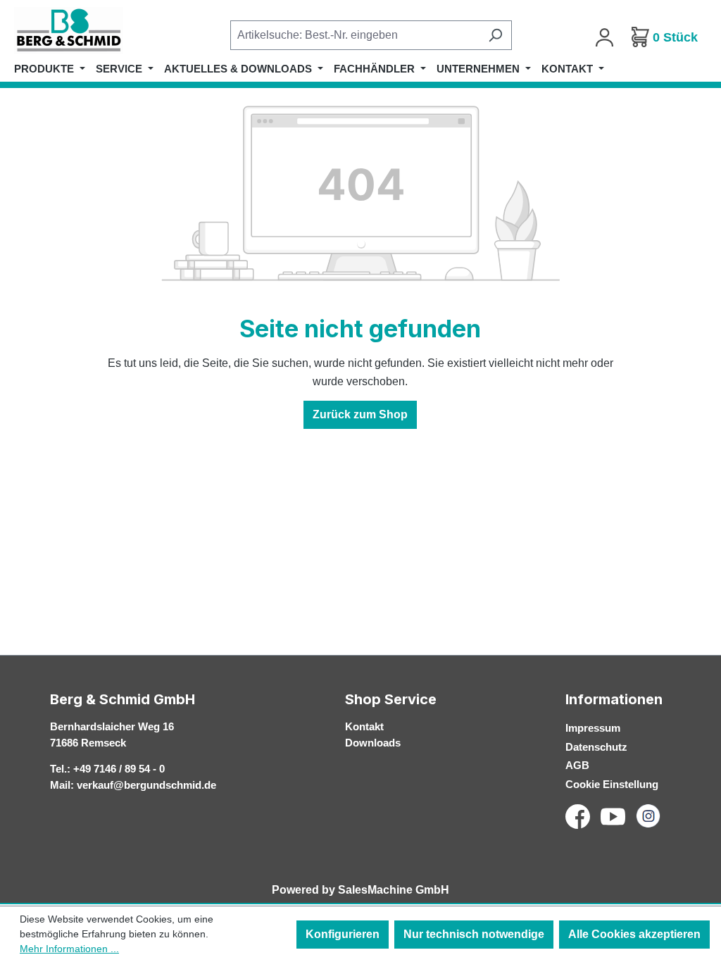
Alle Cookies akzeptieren (634, 934)
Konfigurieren (343, 934)
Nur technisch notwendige (473, 934)
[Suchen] (495, 35)
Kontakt (364, 726)
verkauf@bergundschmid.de (146, 785)
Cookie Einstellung (611, 784)
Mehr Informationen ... (69, 948)
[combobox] (354, 35)
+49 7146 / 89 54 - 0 (119, 769)
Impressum (592, 728)
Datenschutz (596, 747)
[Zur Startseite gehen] (84, 30)
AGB (577, 765)
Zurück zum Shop (360, 414)
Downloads (373, 743)
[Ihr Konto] (604, 37)
